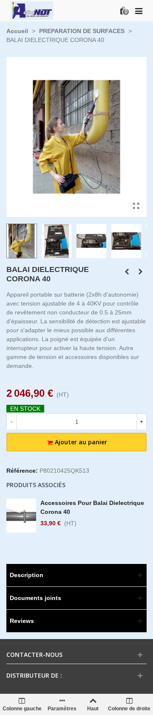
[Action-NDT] (31, 10)
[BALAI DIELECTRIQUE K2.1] (136, 206)
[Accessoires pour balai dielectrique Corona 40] (140, 271)
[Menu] (138, 11)
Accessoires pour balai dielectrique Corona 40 (92, 507)
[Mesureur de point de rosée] (126, 271)
